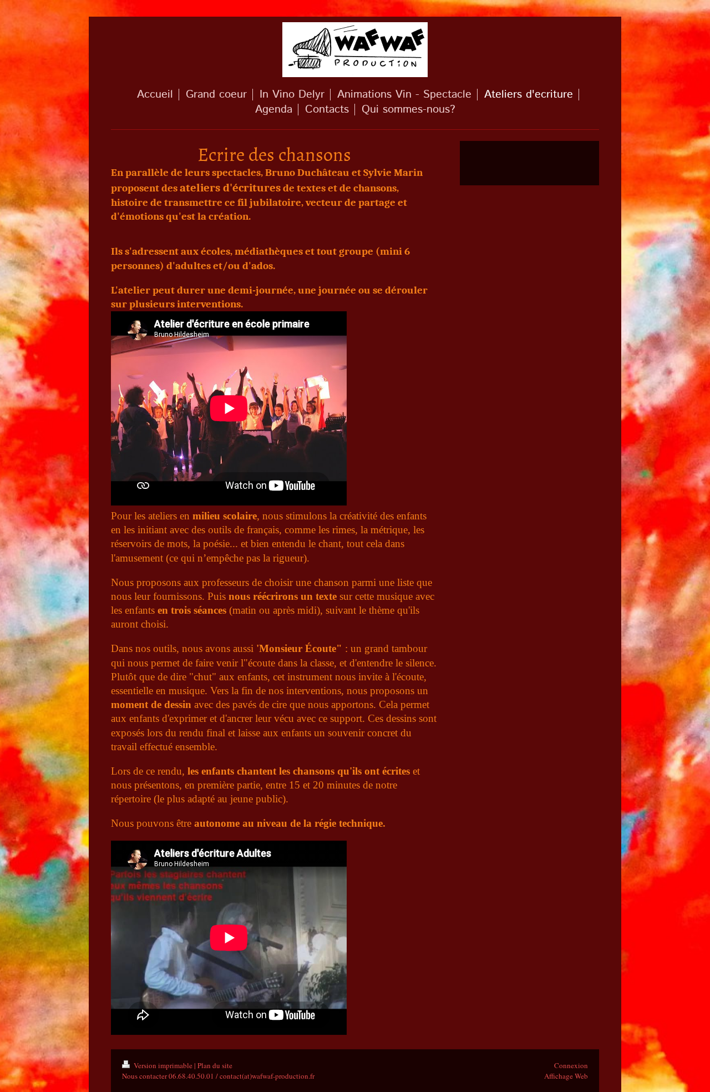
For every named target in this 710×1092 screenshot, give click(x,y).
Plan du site (214, 1065)
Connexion (571, 1065)
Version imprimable (163, 1065)
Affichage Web (566, 1076)
